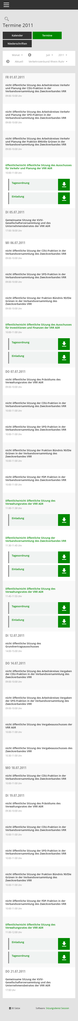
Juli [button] (48, 55)
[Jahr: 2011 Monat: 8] (8, 61)
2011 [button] (61, 55)
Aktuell (19, 61)
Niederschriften (17, 43)
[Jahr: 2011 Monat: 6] (29, 55)
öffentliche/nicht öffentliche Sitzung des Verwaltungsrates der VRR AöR (30, 502)
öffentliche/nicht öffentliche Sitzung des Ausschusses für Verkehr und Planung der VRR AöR (38, 166)
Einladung (18, 196)
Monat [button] (16, 55)
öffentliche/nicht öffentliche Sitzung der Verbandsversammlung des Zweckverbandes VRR (35, 539)
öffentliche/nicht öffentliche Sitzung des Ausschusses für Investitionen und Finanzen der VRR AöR (38, 326)
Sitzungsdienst (57, 1008)
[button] (64, 185)
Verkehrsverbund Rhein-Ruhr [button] (47, 61)
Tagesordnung (20, 183)
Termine (47, 35)
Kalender (17, 35)
